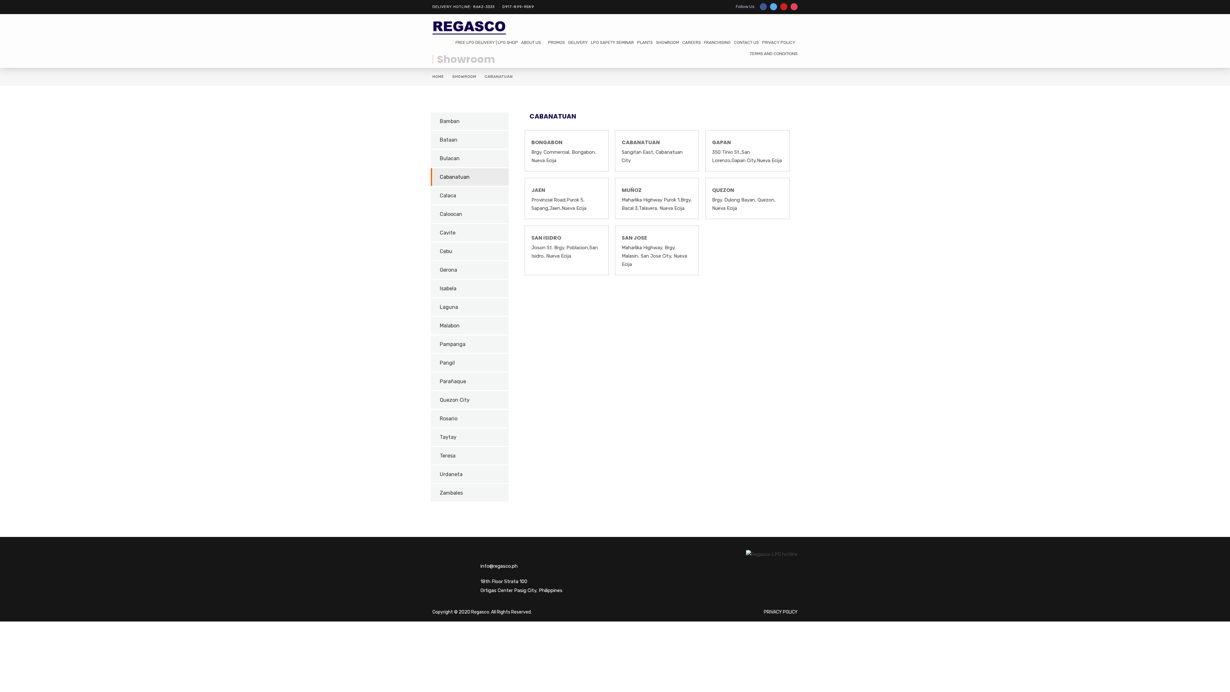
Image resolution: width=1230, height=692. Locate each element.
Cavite (447, 233)
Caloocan (451, 214)
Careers (691, 42)
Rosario (448, 419)
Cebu (446, 251)
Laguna (449, 307)
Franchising (717, 42)
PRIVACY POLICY (778, 42)
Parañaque (453, 381)
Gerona (448, 270)
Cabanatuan (455, 177)
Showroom (667, 42)
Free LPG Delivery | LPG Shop (486, 42)
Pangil (447, 363)
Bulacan (450, 158)
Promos (556, 42)
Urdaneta (451, 474)
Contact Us (746, 42)
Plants (645, 42)
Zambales (451, 493)
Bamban (450, 121)
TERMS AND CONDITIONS (774, 53)
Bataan (448, 140)
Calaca (448, 196)
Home (438, 76)
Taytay (448, 437)
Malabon (450, 326)
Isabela (448, 288)
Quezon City (455, 400)
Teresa (447, 456)
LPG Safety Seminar (612, 42)
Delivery (578, 42)
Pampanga (452, 344)
